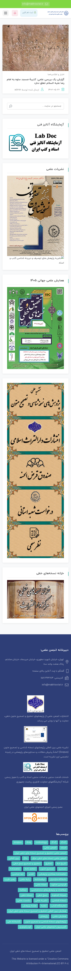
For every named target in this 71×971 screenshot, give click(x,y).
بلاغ (25, 858)
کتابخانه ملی (13, 921)
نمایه (43, 905)
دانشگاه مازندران (58, 879)
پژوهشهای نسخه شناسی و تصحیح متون (45, 921)
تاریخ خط (61, 863)
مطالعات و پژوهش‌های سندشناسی (48, 889)
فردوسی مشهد (58, 884)
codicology (41, 842)
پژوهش (44, 916)
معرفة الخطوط (59, 895)
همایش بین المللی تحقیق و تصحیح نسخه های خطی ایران (37, 911)
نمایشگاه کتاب (58, 905)
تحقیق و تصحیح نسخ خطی (26, 863)
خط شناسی (18, 874)
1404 (54, 842)
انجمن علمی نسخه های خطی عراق (49, 858)
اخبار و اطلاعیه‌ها (56, 74)
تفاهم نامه (30, 868)
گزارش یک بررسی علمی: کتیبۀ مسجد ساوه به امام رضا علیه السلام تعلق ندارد (35, 81)
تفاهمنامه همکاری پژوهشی (52, 874)
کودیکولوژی (25, 926)
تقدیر (31, 874)
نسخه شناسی (59, 900)
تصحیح (62, 868)
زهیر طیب (10, 879)
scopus (18, 842)
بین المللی (14, 858)
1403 (63, 842)
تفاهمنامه (15, 868)
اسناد (63, 847)
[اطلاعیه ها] (15, 13)
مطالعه (22, 889)
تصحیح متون (47, 868)
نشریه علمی (41, 900)
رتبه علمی (25, 879)
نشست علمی (23, 900)
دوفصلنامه (40, 879)
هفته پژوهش (29, 905)
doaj (28, 842)
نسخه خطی (26, 895)
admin (18, 89)
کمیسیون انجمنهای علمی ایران (51, 926)
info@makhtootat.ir (32, 4)
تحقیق (48, 863)
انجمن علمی (50, 847)
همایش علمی (59, 916)
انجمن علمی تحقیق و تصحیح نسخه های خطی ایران (40, 853)
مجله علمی (40, 884)
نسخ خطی (42, 895)
